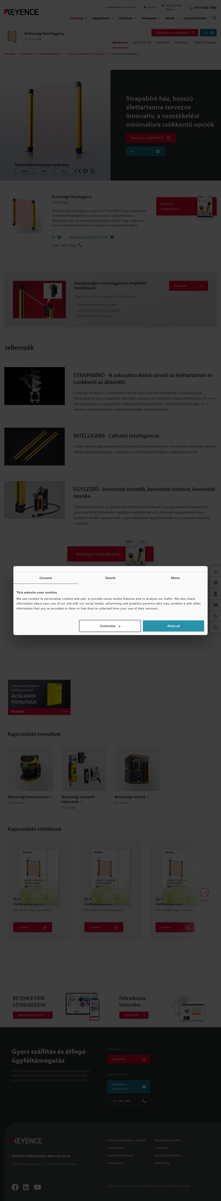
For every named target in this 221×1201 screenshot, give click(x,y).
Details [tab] (110, 578)
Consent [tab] (45, 578)
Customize (107, 626)
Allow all (173, 626)
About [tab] (175, 578)
